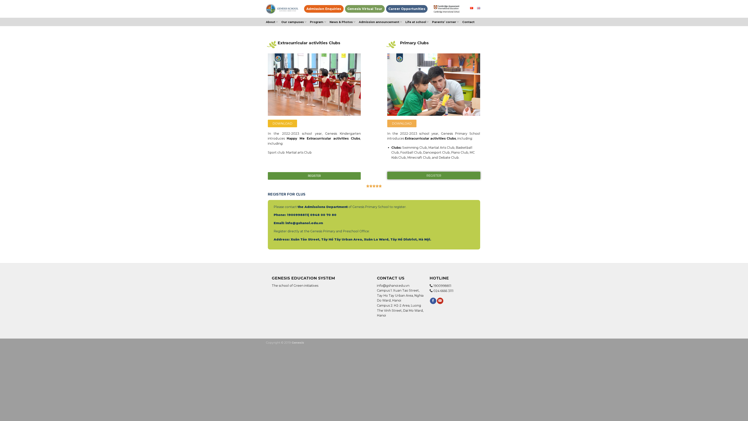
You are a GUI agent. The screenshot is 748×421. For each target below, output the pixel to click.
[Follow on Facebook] (433, 301)
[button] (282, 123)
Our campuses (292, 22)
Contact (468, 22)
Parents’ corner (444, 22)
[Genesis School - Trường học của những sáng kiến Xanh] (282, 9)
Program (316, 22)
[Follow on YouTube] (440, 301)
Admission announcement (379, 22)
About (270, 22)
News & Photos (341, 22)
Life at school (415, 22)
